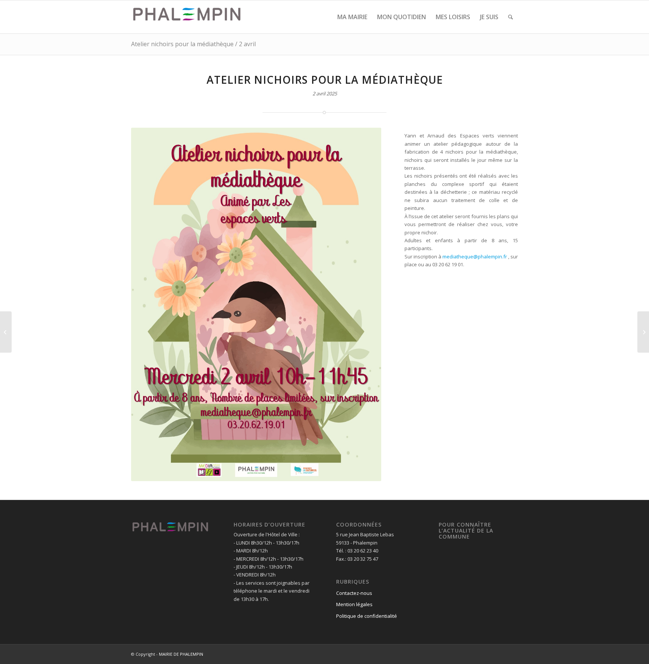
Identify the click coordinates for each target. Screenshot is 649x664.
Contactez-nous (354, 593)
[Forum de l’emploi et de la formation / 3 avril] (643, 332)
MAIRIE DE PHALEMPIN (181, 654)
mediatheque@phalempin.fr (474, 256)
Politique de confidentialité (366, 616)
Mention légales (354, 604)
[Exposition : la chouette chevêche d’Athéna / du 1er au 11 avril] (6, 332)
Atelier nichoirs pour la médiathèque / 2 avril (193, 44)
